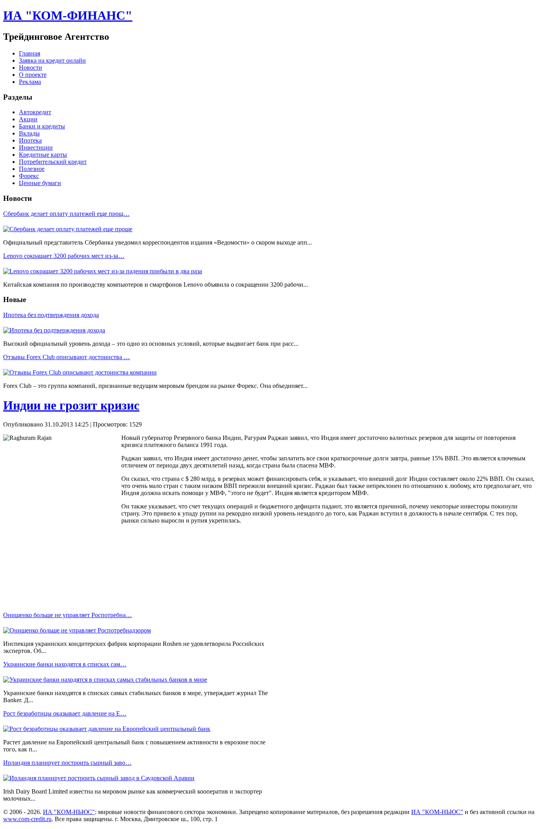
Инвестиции (36, 147)
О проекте (32, 74)
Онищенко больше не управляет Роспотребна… (67, 615)
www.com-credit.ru (27, 819)
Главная (29, 53)
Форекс (29, 175)
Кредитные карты (43, 154)
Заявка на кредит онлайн (52, 60)
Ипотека (30, 140)
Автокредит (35, 112)
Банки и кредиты (42, 126)
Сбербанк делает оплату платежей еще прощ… (66, 213)
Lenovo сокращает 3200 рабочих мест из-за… (63, 255)
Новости (30, 67)
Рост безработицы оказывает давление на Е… (64, 713)
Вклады (29, 133)
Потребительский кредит (53, 161)
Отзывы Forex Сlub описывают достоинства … (66, 357)
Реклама (30, 81)
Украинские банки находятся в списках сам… (64, 664)
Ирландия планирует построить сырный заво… (67, 762)
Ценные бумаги (40, 183)
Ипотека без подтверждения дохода (51, 315)
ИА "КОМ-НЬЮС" (69, 812)
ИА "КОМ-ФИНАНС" (67, 15)
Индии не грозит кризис (71, 405)
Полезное (32, 168)
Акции (28, 119)
